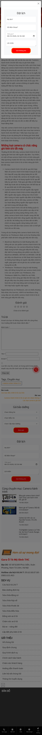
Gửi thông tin (21, 51)
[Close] (38, 3)
